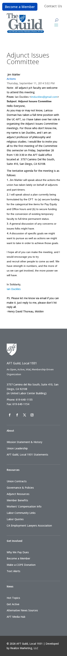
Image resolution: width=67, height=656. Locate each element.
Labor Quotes (15, 519)
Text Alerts (13, 571)
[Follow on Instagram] (32, 415)
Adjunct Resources (18, 494)
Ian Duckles (14, 289)
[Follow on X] (25, 415)
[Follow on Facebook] (10, 415)
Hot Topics (13, 598)
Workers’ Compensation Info (24, 506)
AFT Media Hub (16, 616)
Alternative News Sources (22, 610)
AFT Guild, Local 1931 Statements (27, 454)
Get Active (13, 604)
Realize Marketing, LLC (24, 648)
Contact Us (53, 6)
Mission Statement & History (24, 442)
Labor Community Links (21, 513)
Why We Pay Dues (18, 552)
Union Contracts (17, 481)
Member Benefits (17, 500)
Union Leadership (17, 448)
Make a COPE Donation (21, 565)
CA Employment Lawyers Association (29, 525)
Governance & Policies (20, 487)
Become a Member (20, 6)
